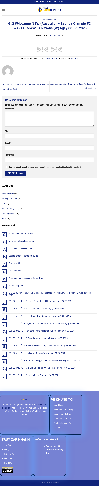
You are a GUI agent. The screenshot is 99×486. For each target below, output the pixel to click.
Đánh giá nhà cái (9, 198)
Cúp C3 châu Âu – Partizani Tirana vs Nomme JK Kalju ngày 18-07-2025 (42, 331)
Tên (7, 131)
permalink (74, 58)
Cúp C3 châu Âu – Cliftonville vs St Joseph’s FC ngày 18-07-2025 (38, 338)
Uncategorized (8, 213)
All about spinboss (17, 285)
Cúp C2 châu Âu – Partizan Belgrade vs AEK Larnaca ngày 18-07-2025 (40, 301)
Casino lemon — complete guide (23, 256)
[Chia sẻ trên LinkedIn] (61, 49)
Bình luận (9, 109)
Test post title (15, 263)
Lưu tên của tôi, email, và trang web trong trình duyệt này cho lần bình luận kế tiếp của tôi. (45, 167)
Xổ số (4, 218)
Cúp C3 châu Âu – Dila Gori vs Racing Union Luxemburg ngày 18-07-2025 (42, 368)
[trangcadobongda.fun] (49, 9)
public (4, 203)
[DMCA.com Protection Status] (7, 470)
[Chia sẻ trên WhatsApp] (38, 49)
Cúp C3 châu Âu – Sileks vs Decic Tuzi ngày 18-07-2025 (34, 375)
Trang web (9, 155)
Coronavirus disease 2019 (20, 248)
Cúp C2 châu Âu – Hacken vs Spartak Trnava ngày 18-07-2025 (37, 353)
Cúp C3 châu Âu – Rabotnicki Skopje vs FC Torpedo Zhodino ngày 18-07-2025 (44, 360)
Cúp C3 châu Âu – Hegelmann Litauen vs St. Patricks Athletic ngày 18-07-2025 (44, 323)
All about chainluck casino (21, 233)
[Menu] (3, 9)
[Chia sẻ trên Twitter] (47, 49)
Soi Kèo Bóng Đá (49, 20)
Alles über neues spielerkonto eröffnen (26, 278)
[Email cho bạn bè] (52, 49)
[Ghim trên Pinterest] (56, 49)
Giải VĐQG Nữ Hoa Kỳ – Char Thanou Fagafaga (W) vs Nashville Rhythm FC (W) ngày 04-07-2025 (51, 294)
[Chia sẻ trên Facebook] (42, 49)
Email (8, 143)
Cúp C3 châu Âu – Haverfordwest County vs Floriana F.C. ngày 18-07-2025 (42, 345)
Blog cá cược (8, 194)
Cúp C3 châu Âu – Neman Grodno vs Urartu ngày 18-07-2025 (36, 308)
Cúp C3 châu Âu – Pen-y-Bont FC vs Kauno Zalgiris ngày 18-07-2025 (40, 316)
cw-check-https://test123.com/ (22, 241)
